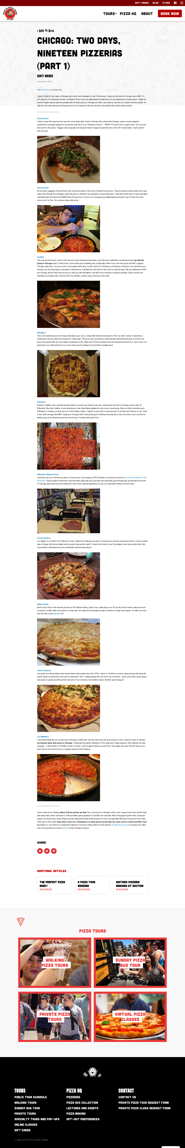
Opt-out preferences (83, 1119)
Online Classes (25, 1124)
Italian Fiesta (42, 604)
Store (166, 2)
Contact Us (127, 1097)
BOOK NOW (170, 13)
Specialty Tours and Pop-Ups (37, 1119)
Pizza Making (76, 1113)
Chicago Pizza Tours (119, 825)
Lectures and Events (82, 1108)
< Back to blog (45, 31)
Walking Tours (25, 1102)
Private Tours (25, 1113)
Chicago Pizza (46, 90)
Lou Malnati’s (43, 737)
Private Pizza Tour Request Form (144, 1102)
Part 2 (65, 828)
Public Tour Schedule (30, 1097)
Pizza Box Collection (82, 1102)
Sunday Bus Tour (27, 1108)
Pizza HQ (128, 13)
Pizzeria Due (43, 188)
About (147, 13)
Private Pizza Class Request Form (144, 1108)
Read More (46, 889)
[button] (40, 851)
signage (56, 613)
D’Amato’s (41, 402)
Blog (156, 2)
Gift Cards (142, 2)
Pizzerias (73, 1097)
